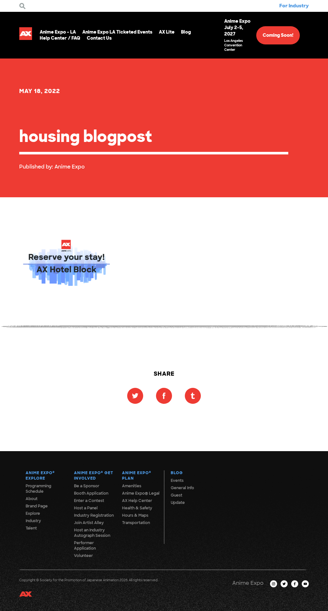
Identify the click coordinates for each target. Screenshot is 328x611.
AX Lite (167, 32)
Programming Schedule (38, 488)
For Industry (294, 6)
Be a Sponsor (86, 486)
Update (178, 502)
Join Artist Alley (89, 522)
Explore (33, 513)
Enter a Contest (89, 500)
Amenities (131, 486)
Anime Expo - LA (58, 32)
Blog (186, 32)
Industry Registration (94, 515)
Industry (33, 520)
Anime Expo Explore (40, 475)
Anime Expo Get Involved (93, 475)
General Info (182, 487)
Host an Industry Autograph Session (92, 533)
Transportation (136, 522)
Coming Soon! (278, 35)
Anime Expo (69, 166)
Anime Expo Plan (136, 475)
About (31, 498)
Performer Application (85, 545)
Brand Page (37, 506)
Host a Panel (86, 508)
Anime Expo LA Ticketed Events (117, 32)
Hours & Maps (135, 515)
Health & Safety (137, 508)
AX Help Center (137, 500)
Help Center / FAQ (60, 38)
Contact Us (99, 38)
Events (177, 480)
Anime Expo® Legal (141, 493)
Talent (31, 528)
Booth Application (91, 493)
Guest (176, 495)
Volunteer (83, 555)
